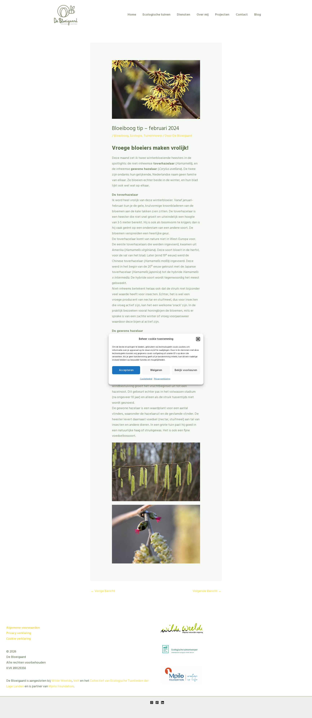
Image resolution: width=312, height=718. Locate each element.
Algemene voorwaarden (23, 627)
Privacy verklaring (18, 633)
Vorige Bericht (103, 591)
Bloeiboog (121, 135)
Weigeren (156, 370)
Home (132, 14)
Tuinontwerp (153, 135)
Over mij (203, 14)
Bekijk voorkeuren (186, 370)
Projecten (222, 14)
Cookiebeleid (146, 379)
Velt (76, 681)
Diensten (183, 14)
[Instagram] (151, 702)
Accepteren (126, 370)
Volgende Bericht (207, 591)
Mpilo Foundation (61, 686)
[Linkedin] (162, 702)
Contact (242, 14)
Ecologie (136, 135)
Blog (257, 14)
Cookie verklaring (18, 638)
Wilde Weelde (61, 681)
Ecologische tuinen (156, 14)
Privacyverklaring (162, 379)
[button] (198, 339)
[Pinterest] (157, 702)
